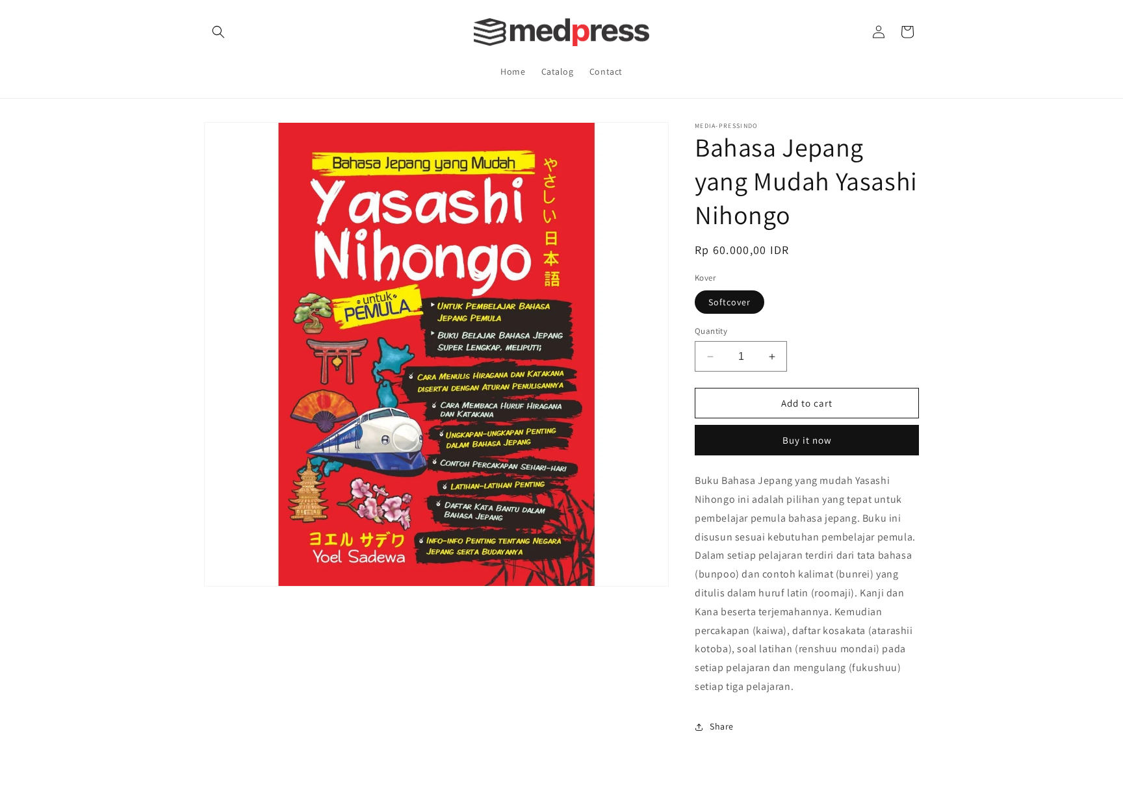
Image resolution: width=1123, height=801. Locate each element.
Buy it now (807, 440)
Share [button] (722, 726)
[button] (218, 32)
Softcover (729, 302)
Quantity (711, 331)
